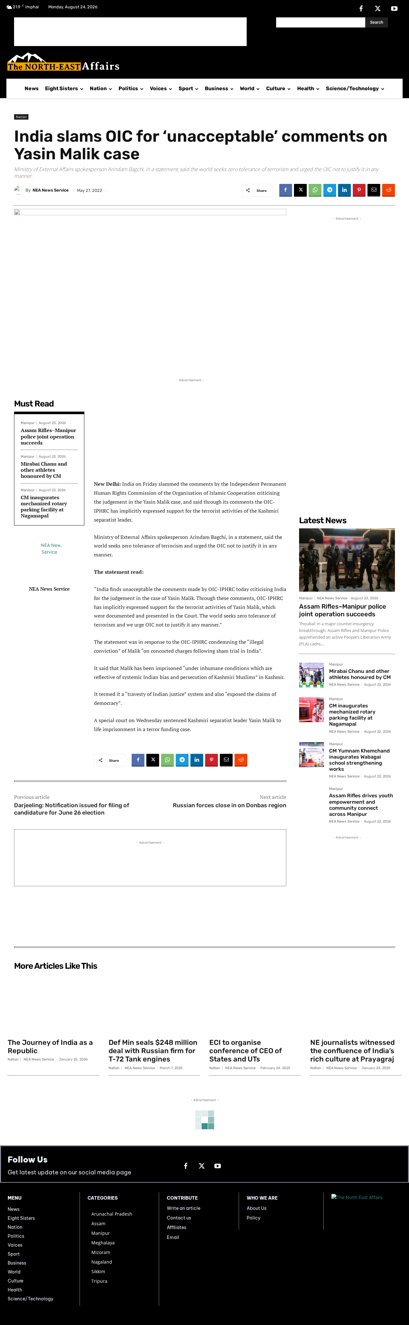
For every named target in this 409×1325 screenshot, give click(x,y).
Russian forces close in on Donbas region (229, 805)
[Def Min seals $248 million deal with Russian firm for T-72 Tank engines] (154, 1004)
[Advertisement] (130, 31)
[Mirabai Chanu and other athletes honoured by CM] (311, 675)
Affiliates (176, 1227)
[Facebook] (361, 9)
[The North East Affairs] (201, 61)
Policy (253, 1218)
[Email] (373, 190)
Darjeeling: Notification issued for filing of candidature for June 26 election (71, 809)
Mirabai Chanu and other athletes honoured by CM (44, 469)
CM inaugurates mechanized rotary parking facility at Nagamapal (44, 506)
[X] (377, 9)
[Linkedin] (344, 190)
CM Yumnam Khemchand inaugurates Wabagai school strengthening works (359, 760)
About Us (256, 1208)
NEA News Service (51, 190)
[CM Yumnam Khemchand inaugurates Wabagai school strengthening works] (311, 754)
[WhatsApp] (315, 190)
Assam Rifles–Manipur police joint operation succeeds (48, 436)
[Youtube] (394, 9)
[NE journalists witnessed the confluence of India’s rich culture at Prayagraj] (356, 1004)
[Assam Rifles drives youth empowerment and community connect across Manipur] (311, 799)
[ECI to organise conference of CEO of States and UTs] (255, 1004)
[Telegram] (329, 190)
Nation (21, 116)
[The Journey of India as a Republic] (53, 1004)
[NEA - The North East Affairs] (366, 1211)
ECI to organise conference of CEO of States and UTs (245, 1051)
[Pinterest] (359, 190)
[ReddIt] (388, 190)
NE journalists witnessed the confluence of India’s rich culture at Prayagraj (352, 1051)
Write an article (183, 1208)
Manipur (28, 423)
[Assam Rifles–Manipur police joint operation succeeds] (347, 560)
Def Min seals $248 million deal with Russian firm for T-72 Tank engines (153, 1051)
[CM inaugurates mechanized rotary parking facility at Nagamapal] (311, 709)
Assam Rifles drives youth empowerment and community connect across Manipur (361, 805)
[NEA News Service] (20, 190)
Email (173, 1237)
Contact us (179, 1218)
